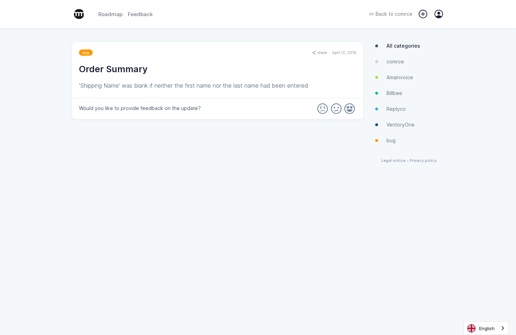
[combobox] (486, 328)
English (487, 328)
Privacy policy (423, 161)
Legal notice (393, 161)
